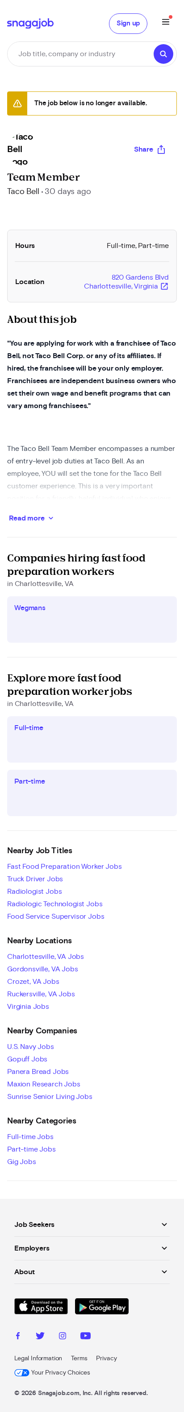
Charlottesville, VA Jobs (45, 956)
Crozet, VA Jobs (33, 981)
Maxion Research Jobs (43, 1084)
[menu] (166, 23)
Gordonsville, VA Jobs (42, 969)
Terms (79, 1358)
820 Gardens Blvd (126, 282)
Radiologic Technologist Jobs (55, 904)
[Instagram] (62, 1337)
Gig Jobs (21, 1161)
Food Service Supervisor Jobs (56, 916)
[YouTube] (85, 1337)
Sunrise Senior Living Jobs (49, 1096)
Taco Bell (23, 192)
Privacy (106, 1358)
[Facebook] (17, 1337)
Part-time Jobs (31, 1149)
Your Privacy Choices (60, 1373)
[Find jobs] (163, 54)
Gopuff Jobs (27, 1059)
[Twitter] (40, 1337)
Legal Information (38, 1358)
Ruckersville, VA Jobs (41, 994)
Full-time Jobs (30, 1136)
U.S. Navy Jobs (30, 1046)
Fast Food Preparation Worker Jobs (64, 866)
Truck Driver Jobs (35, 879)
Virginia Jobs (28, 1006)
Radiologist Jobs (34, 891)
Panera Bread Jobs (38, 1071)
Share (143, 149)
